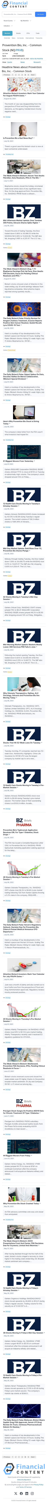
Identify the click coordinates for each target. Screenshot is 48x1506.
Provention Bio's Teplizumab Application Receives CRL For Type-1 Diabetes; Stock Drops (20, 832)
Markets (7, 33)
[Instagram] (32, 1493)
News (13, 38)
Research (37, 62)
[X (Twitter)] (15, 1493)
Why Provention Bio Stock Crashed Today (22, 1203)
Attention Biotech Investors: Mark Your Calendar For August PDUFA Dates (23, 94)
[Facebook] (21, 1493)
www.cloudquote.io (24, 1480)
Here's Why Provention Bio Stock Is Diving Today (21, 422)
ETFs (28, 33)
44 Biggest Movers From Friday (17, 1155)
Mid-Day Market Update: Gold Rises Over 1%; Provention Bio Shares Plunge (22, 549)
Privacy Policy (38, 1485)
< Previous (6, 75)
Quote (9, 62)
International (30, 38)
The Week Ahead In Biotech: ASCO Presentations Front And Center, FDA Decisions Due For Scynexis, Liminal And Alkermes (23, 1243)
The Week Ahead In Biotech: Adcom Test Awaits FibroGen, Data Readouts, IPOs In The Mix (23, 177)
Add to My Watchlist (36, 59)
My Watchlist (25, 21)
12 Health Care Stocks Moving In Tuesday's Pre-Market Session (23, 786)
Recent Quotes (8, 21)
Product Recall (11, 350)
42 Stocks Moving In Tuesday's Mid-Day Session (20, 598)
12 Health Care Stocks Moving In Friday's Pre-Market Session (22, 1376)
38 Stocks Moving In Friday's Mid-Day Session (24, 1333)
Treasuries (39, 38)
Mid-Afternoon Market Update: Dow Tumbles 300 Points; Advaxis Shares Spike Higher (22, 221)
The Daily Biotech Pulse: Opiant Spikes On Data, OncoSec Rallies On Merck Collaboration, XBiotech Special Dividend (23, 376)
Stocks (18, 33)
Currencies (20, 38)
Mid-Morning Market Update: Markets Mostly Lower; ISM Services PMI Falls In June (22, 645)
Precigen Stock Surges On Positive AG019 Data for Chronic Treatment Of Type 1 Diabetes (23, 1112)
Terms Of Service (25, 1487)
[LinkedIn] (26, 1493)
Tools (37, 33)
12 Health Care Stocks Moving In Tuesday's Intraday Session (21, 505)
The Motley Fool (9, 154)
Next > (33, 75)
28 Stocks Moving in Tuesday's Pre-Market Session (21, 878)
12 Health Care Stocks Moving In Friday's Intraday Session (20, 1289)
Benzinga (8, 117)
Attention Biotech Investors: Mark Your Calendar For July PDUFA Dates (23, 975)
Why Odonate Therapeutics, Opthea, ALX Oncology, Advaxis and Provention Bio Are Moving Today (21, 695)
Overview (7, 38)
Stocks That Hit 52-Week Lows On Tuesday (22, 743)
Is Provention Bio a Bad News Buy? (19, 138)
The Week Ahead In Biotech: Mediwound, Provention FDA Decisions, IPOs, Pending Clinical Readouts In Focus (24, 1066)
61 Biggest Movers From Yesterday (19, 461)
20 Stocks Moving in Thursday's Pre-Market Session (22, 1020)
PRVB (19, 50)
